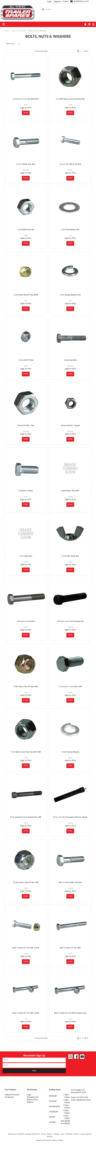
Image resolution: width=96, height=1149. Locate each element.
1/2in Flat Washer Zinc (70, 230)
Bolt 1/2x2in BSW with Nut (70, 882)
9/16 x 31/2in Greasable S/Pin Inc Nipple (70, 817)
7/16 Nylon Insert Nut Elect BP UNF (26, 752)
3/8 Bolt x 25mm (26, 491)
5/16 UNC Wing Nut (70, 556)
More (25, 113)
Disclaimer (69, 1134)
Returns (49, 1134)
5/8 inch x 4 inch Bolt (26, 621)
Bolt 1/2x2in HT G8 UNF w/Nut (25, 948)
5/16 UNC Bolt (25, 556)
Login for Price (25, 108)
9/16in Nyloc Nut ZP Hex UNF (25, 882)
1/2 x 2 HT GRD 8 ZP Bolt (70, 164)
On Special (9, 1097)
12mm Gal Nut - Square (70, 425)
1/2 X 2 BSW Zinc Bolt (25, 164)
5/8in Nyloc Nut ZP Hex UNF (26, 687)
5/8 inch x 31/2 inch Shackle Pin (70, 621)
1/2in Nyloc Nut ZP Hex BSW (25, 295)
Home (7, 30)
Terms (62, 1134)
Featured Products (12, 1095)
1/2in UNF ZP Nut (25, 360)
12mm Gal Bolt (70, 360)
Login (49, 1)
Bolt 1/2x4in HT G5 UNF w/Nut (25, 1013)
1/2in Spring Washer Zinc (70, 295)
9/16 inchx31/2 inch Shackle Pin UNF (25, 817)
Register (57, 1)
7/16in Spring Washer (70, 752)
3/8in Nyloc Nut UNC (70, 491)
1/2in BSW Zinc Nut (25, 230)
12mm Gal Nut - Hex (25, 425)
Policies (76, 1134)
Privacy (43, 1134)
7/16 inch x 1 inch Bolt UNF (70, 687)
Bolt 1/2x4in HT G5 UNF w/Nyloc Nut (70, 1013)
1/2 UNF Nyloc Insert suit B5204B (70, 99)
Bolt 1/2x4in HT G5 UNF (70, 948)
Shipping (56, 1134)
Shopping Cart (32, 1097)
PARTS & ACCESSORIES (19, 30)
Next (86, 51)
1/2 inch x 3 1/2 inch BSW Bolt (26, 99)
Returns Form (32, 1100)
